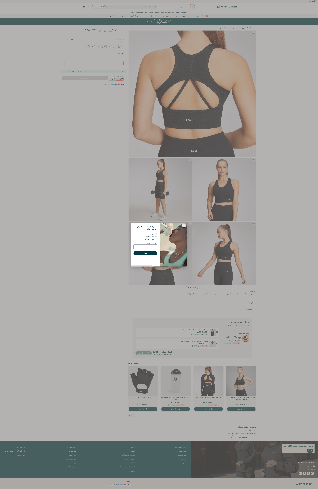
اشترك (145, 253)
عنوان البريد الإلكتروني (151, 243)
